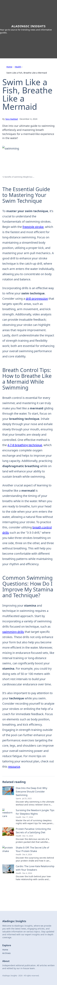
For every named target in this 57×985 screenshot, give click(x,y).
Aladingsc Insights (28, 26)
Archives (6, 953)
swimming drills (13, 632)
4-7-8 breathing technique (24, 445)
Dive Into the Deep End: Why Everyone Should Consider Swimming (31, 791)
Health (18, 66)
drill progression (37, 299)
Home (9, 66)
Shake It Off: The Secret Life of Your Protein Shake (32, 849)
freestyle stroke (33, 227)
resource (14, 767)
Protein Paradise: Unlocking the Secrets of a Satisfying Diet (33, 830)
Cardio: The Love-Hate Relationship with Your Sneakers (35, 868)
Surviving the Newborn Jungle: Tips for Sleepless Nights (35, 812)
